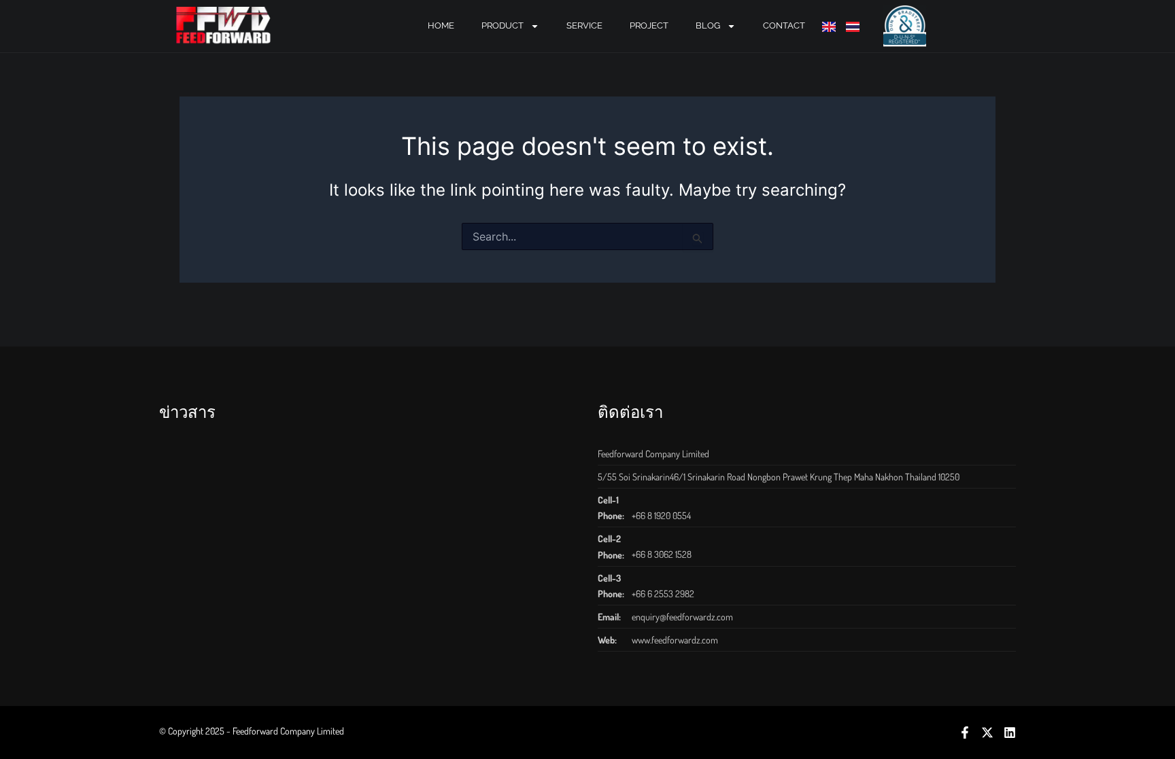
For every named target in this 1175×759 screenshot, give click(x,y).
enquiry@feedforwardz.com (682, 616)
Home (441, 25)
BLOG (708, 25)
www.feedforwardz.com (675, 640)
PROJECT (649, 25)
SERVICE (584, 25)
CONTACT (784, 25)
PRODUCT (502, 25)
